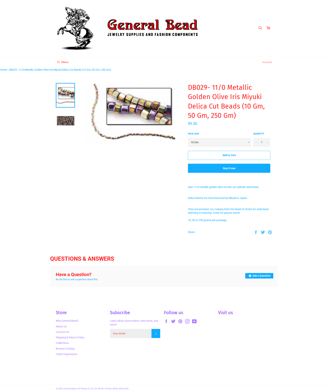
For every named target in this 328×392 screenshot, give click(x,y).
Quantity (258, 133)
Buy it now (229, 168)
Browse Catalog (65, 348)
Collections (62, 342)
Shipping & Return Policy (70, 337)
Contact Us (62, 331)
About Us (61, 326)
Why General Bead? (67, 320)
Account (267, 62)
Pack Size (193, 133)
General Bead (70, 388)
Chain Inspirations (66, 354)
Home (3, 69)
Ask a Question (261, 275)
